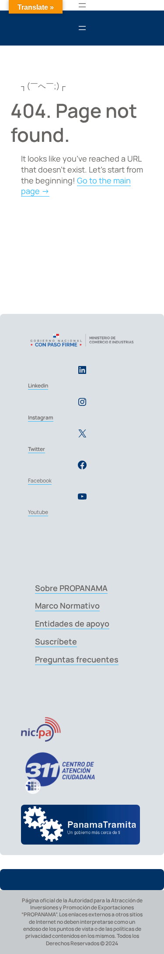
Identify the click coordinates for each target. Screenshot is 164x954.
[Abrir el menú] (82, 5)
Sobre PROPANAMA (71, 588)
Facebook (40, 480)
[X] (82, 433)
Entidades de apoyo (72, 623)
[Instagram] (82, 402)
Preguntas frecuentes (77, 659)
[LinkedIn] (82, 370)
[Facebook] (82, 465)
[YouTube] (82, 496)
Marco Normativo (67, 605)
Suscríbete (56, 641)
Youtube (38, 512)
